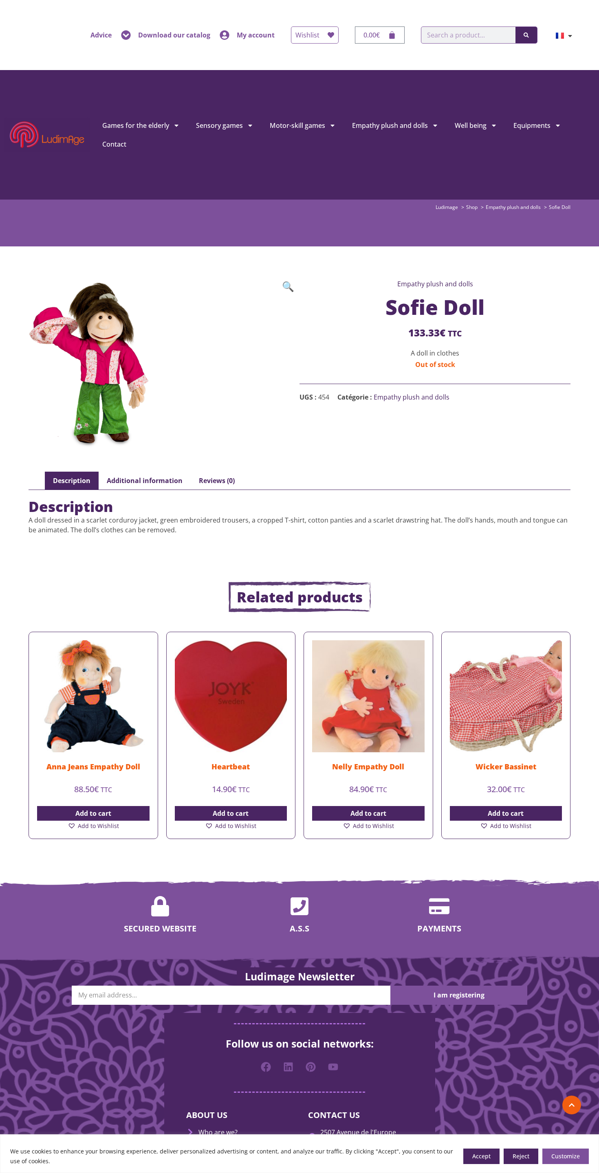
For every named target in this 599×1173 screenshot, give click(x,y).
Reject (521, 1156)
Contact (114, 144)
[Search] (526, 35)
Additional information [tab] (145, 480)
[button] (288, 286)
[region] (299, 1153)
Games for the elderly (135, 125)
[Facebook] (266, 1067)
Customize (565, 1156)
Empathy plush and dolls (390, 125)
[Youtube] (333, 1067)
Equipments (532, 125)
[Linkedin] (288, 1067)
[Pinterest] (311, 1067)
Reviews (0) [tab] (217, 480)
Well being (471, 125)
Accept (481, 1156)
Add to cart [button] (93, 813)
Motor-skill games (297, 125)
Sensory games (219, 125)
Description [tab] (71, 480)
